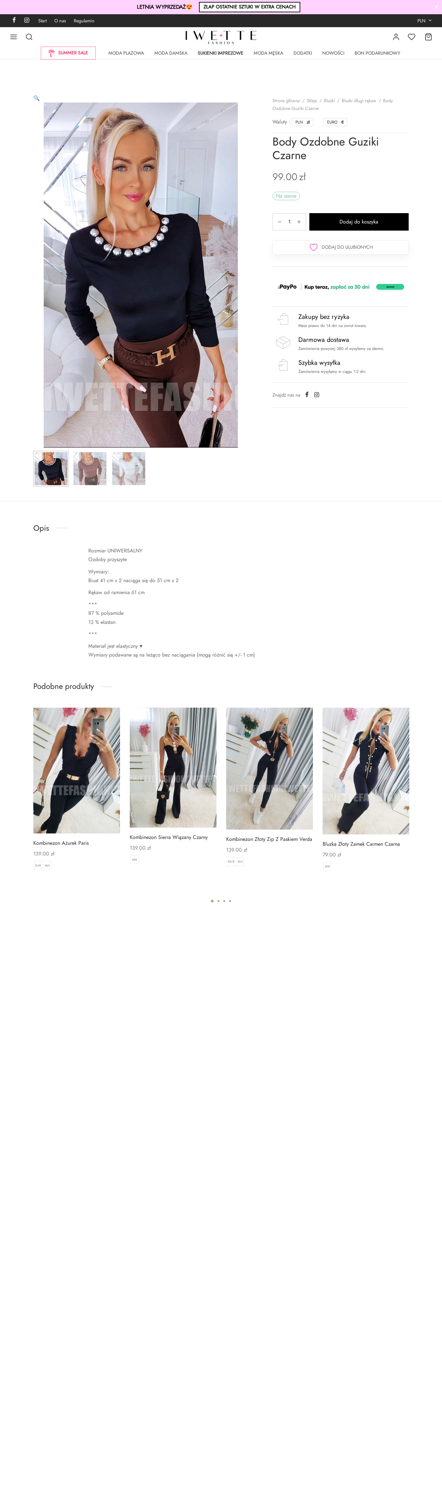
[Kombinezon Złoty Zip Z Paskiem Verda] (269, 769)
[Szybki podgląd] (88, 818)
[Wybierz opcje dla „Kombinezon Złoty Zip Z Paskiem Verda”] (259, 814)
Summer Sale (73, 52)
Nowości (333, 53)
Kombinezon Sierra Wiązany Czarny (169, 837)
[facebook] (14, 20)
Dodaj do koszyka (359, 221)
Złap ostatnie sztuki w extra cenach (250, 6)
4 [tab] (230, 901)
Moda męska (268, 53)
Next (241, 290)
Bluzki (329, 100)
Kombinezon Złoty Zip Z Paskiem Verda (269, 839)
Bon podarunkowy (377, 53)
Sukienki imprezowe (220, 53)
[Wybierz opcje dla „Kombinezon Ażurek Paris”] (66, 818)
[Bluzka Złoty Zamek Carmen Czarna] (366, 771)
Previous (39, 290)
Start (42, 20)
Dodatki (302, 53)
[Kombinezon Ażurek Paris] (76, 770)
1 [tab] (212, 901)
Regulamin (84, 20)
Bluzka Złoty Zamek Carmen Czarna (361, 844)
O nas (60, 20)
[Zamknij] (436, 7)
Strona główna (286, 100)
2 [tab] (218, 901)
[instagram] (27, 20)
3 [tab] (224, 901)
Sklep (312, 100)
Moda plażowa (126, 53)
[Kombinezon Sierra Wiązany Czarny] (173, 768)
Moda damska (170, 53)
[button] (36, 98)
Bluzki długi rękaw (359, 100)
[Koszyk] (428, 37)
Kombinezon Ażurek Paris (61, 843)
